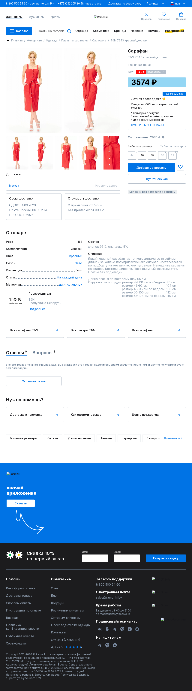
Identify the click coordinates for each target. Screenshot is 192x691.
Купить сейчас (157, 179)
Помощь (154, 31)
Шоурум (57, 603)
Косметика (101, 31)
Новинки (137, 31)
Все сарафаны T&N (24, 330)
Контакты (58, 632)
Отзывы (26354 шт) (65, 640)
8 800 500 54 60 (108, 584)
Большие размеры (23, 438)
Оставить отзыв (34, 381)
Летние (52, 438)
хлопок (76, 284)
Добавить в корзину (151, 168)
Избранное (164, 19)
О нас (55, 588)
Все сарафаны (142, 330)
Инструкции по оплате (23, 610)
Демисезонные (79, 438)
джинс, (64, 284)
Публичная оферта (20, 636)
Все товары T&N (83, 330)
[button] (180, 166)
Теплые (106, 438)
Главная (17, 40)
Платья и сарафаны (74, 40)
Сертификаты (16, 643)
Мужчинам (36, 17)
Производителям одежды (70, 625)
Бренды (120, 31)
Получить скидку (165, 558)
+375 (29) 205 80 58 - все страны (79, 3)
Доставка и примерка (26, 414)
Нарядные (129, 438)
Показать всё (173, 438)
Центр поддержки (146, 414)
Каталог (22, 31)
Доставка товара (19, 595)
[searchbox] (54, 31)
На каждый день (69, 277)
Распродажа (174, 31)
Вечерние (153, 438)
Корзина (181, 19)
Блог (54, 595)
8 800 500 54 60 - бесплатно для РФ (30, 3)
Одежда (81, 31)
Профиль (146, 19)
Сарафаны (99, 40)
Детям (55, 17)
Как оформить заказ (86, 414)
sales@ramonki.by (109, 597)
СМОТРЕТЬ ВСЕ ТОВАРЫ (147, 125)
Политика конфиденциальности (22, 626)
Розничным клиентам (67, 610)
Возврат (12, 618)
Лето (78, 263)
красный (75, 256)
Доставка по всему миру (124, 3)
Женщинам (14, 17)
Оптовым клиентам (65, 618)
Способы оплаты (18, 603)
